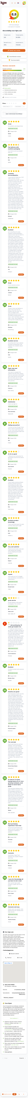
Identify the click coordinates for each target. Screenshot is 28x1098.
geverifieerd (21, 1041)
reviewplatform (8, 1029)
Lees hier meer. (15, 1044)
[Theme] (19, 1094)
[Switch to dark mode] (15, 3)
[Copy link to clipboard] (12, 3)
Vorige (5, 1058)
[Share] (14, 1094)
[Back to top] (23, 1094)
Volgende (21, 1058)
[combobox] (7, 106)
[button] (14, 1052)
